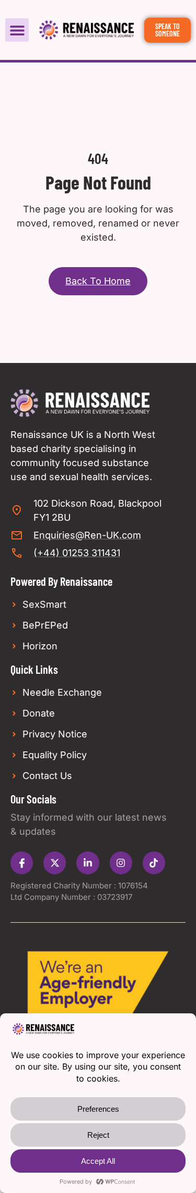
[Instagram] (121, 862)
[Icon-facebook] (21, 862)
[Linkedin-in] (87, 862)
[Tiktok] (154, 862)
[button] (17, 30)
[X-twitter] (54, 862)
